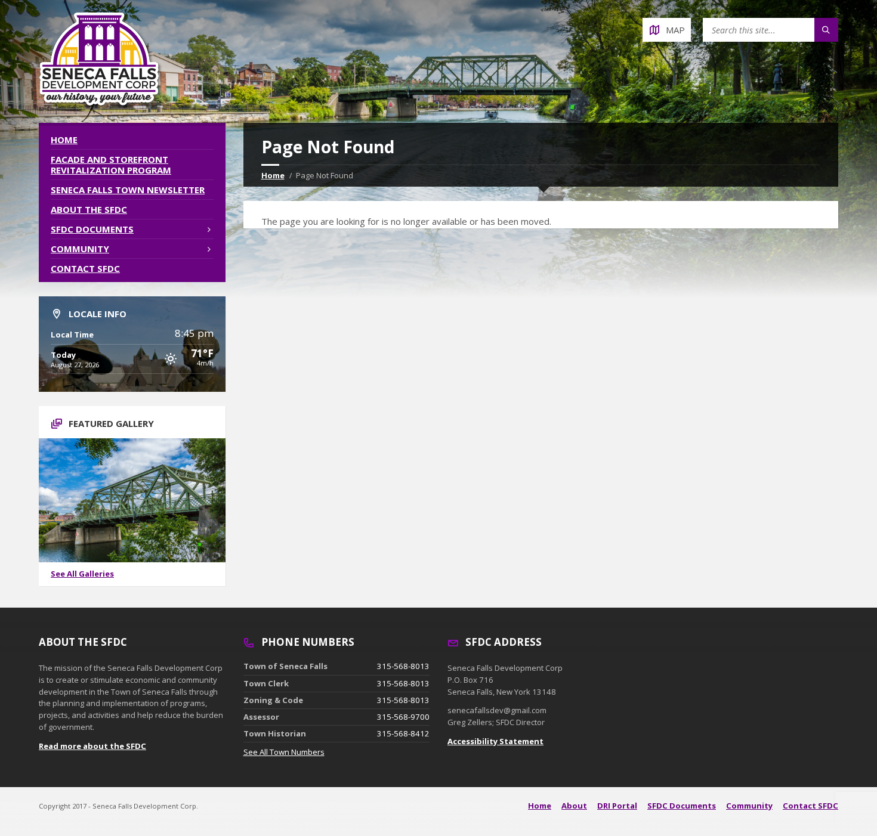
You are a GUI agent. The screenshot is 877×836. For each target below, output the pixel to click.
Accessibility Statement (495, 741)
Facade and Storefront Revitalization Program (111, 164)
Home (273, 175)
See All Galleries (82, 573)
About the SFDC (89, 209)
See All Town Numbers (284, 752)
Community (80, 249)
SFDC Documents (92, 229)
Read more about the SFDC (92, 746)
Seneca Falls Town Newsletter (128, 190)
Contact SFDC (85, 268)
